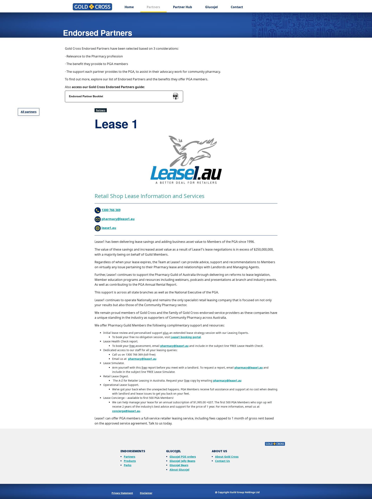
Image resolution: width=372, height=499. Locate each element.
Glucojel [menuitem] (211, 7)
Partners (100, 110)
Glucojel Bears (179, 465)
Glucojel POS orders (183, 456)
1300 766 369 (111, 210)
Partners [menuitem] (153, 7)
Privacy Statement (122, 493)
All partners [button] (28, 112)
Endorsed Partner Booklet (86, 96)
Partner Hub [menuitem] (182, 7)
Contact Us (222, 461)
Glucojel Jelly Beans (182, 461)
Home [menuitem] (129, 7)
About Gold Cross (227, 456)
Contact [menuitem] (237, 7)
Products (130, 461)
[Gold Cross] (186, 443)
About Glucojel (179, 469)
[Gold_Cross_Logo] (92, 6)
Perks (127, 465)
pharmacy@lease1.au (118, 219)
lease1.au (109, 228)
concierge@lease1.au (126, 411)
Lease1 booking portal (186, 337)
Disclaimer (146, 493)
